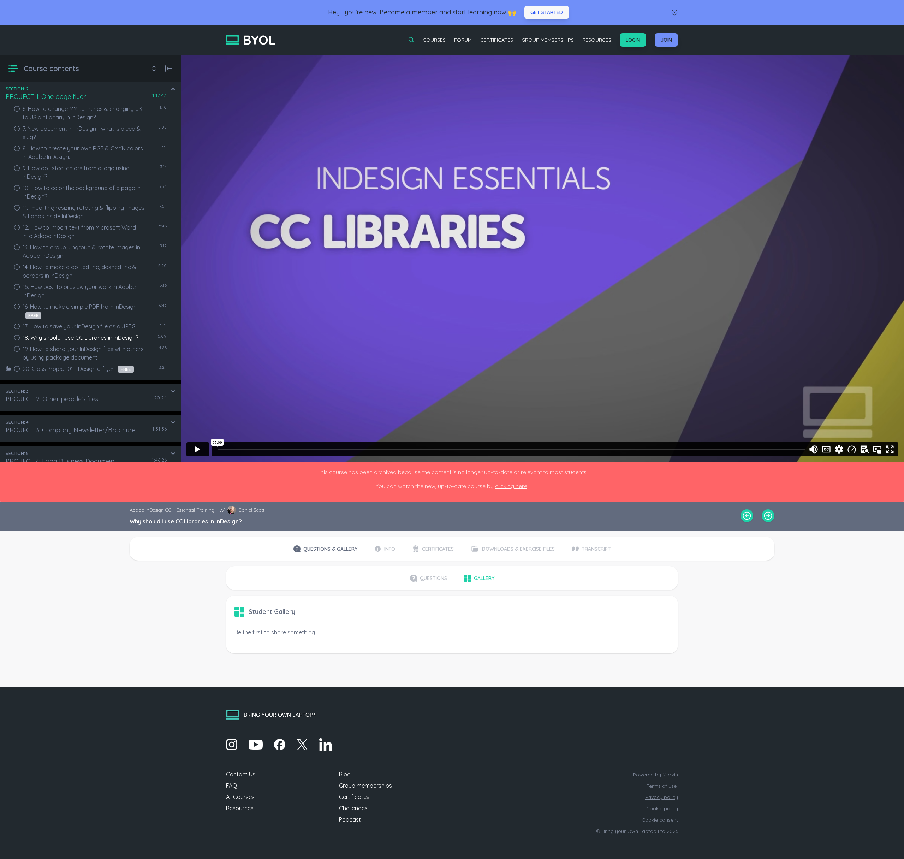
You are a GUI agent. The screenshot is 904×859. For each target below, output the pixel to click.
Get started (546, 12)
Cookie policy (662, 808)
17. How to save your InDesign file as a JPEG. (80, 326)
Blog (345, 774)
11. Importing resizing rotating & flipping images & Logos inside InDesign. (83, 212)
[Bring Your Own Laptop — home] (250, 40)
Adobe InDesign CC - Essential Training (172, 510)
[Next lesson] (768, 515)
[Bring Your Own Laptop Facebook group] (279, 744)
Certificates (496, 40)
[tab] (325, 548)
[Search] (411, 40)
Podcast (350, 819)
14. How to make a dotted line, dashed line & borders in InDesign (79, 271)
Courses (434, 40)
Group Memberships (548, 40)
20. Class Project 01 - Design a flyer (77, 368)
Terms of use (662, 786)
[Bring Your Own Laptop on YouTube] (256, 744)
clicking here (511, 486)
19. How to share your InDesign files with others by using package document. (83, 353)
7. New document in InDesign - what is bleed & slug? (82, 133)
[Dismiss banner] (674, 12)
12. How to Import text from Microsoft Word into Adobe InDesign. (79, 231)
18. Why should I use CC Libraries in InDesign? (80, 337)
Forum (463, 40)
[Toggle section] (173, 89)
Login (633, 40)
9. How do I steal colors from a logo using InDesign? (76, 172)
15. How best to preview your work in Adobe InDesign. (79, 291)
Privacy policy (661, 797)
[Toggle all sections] (154, 68)
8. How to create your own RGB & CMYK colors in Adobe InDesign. (83, 152)
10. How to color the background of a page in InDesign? (82, 192)
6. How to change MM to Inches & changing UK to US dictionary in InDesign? (82, 113)
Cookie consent (660, 820)
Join (666, 40)
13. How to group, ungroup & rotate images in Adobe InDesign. (81, 251)
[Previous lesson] (747, 515)
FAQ (231, 785)
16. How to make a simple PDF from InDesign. (80, 310)
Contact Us (240, 774)
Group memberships (365, 785)
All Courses (240, 796)
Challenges (353, 808)
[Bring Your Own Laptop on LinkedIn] (325, 744)
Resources (596, 40)
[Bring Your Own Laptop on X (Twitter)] (302, 744)
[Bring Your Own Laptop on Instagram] (231, 744)
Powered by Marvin (655, 774)
